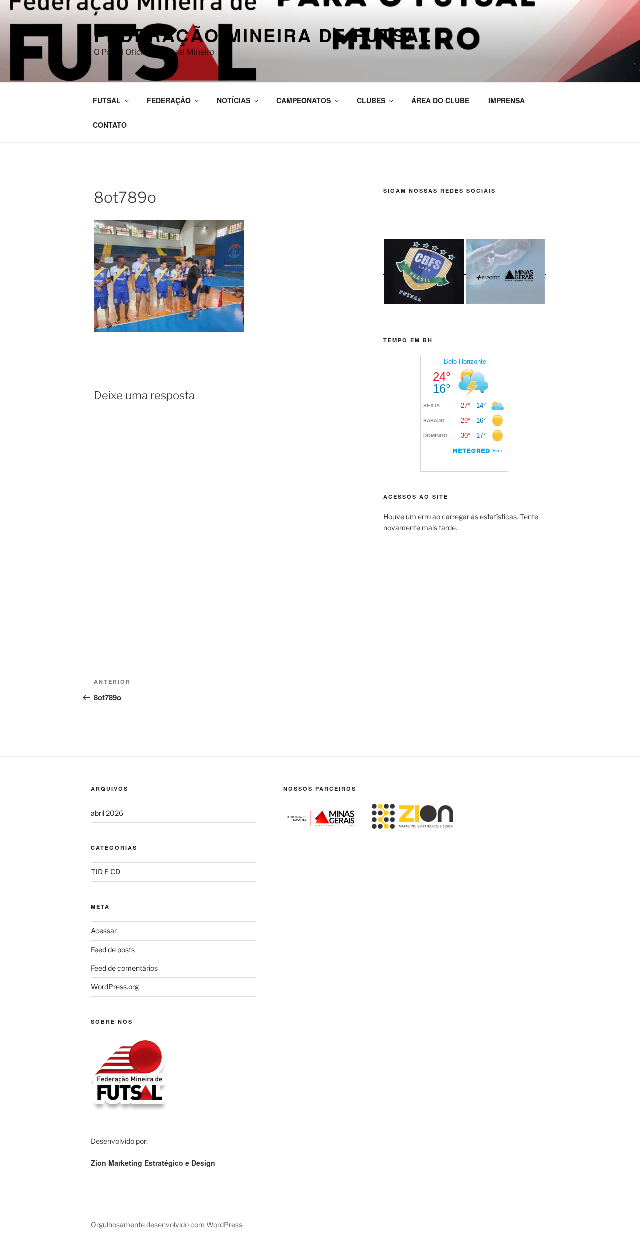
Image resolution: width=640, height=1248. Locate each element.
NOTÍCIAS (233, 100)
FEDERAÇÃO (169, 100)
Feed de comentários (124, 968)
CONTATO (110, 125)
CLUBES (371, 100)
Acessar (104, 930)
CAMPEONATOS (303, 100)
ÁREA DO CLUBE (441, 100)
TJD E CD (105, 871)
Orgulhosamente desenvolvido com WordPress (166, 1224)
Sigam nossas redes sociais (440, 190)
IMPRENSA (506, 100)
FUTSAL (107, 100)
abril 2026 (107, 813)
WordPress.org (115, 986)
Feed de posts (113, 949)
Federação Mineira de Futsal (263, 35)
